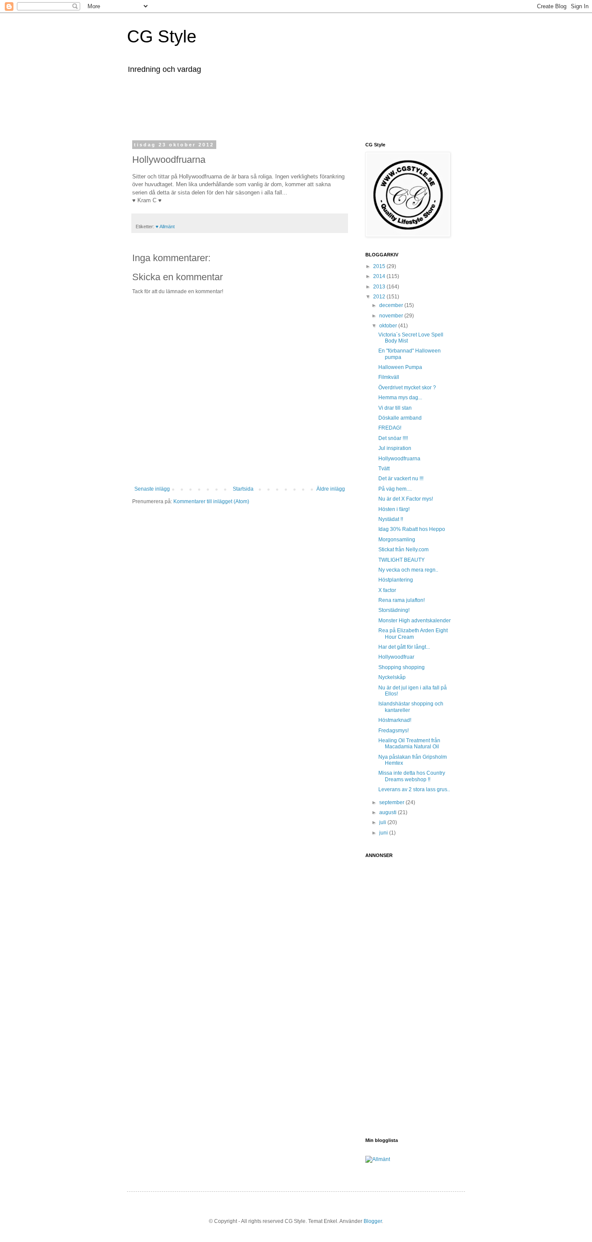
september (392, 802)
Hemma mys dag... (400, 398)
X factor (387, 590)
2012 (380, 297)
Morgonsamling (396, 540)
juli (383, 822)
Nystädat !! (390, 519)
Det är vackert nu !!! (400, 478)
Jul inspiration (394, 448)
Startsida (243, 489)
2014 (380, 276)
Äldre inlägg (330, 489)
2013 (380, 287)
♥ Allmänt (165, 226)
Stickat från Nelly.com (403, 550)
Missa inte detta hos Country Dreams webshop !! (411, 776)
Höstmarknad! (394, 720)
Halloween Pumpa (400, 367)
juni (384, 833)
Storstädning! (394, 610)
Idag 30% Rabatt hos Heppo (411, 529)
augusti (388, 812)
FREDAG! (389, 428)
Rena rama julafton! (401, 600)
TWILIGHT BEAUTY (401, 560)
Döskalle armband (400, 418)
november (391, 316)
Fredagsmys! (393, 731)
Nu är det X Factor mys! (405, 499)
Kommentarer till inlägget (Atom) (211, 501)
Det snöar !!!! (393, 438)
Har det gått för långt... (404, 647)
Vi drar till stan (395, 408)
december (391, 305)
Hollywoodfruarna (399, 459)
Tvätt (384, 469)
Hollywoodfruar (396, 657)
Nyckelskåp (392, 677)
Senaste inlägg (152, 489)
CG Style (161, 36)
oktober (388, 326)
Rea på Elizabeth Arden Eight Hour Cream (413, 633)
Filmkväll (388, 377)
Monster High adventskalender (414, 621)
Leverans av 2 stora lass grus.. (414, 789)
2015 (380, 266)
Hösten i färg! (394, 509)
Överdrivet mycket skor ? (407, 388)
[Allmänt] (377, 1159)
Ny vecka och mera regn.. (408, 570)
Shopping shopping (401, 667)
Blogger (373, 1221)
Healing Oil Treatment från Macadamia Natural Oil (409, 743)
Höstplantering (395, 580)
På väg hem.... (395, 489)
